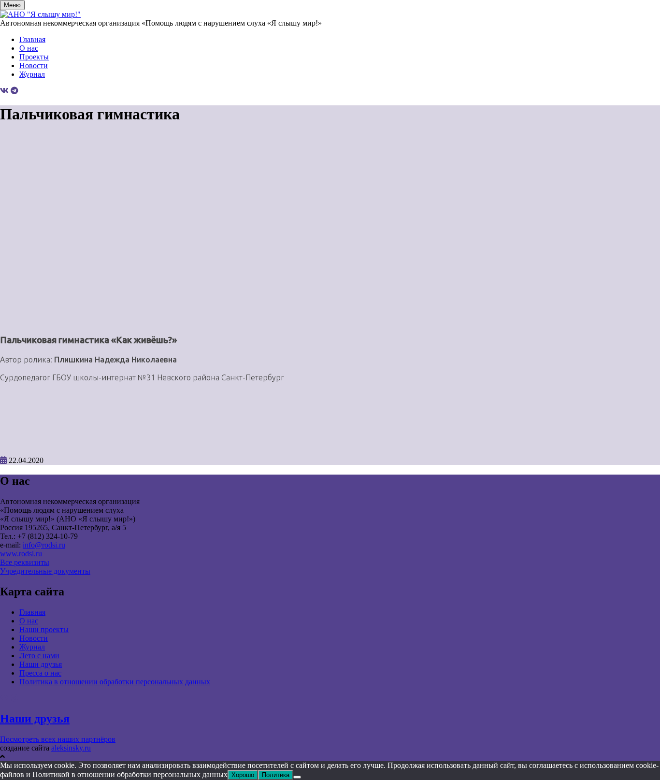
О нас (28, 48)
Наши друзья (40, 664)
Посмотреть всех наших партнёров (57, 739)
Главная (32, 39)
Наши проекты (44, 629)
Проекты (34, 57)
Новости (33, 65)
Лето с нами (39, 655)
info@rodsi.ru (44, 545)
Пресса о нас (40, 673)
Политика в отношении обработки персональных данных (114, 682)
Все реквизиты (24, 562)
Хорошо (242, 775)
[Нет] (297, 777)
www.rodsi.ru (21, 553)
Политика (275, 775)
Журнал (32, 74)
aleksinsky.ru (71, 748)
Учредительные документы (45, 571)
